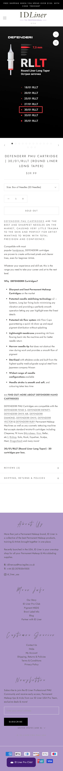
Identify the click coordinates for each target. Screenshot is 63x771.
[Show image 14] (31, 147)
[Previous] (4, 145)
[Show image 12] (51, 143)
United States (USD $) (30, 728)
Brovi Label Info (31, 611)
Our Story (31, 600)
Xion (38, 433)
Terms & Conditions (31, 660)
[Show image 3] (19, 143)
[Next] (58, 145)
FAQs (31, 649)
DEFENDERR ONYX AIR (16, 413)
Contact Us (31, 645)
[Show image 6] (30, 143)
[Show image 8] (37, 143)
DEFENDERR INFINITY (38, 410)
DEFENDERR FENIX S (15, 410)
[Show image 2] (15, 143)
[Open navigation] (4, 18)
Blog (31, 615)
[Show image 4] (23, 143)
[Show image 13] (28, 147)
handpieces (18, 250)
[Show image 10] (44, 143)
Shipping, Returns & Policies (31, 656)
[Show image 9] (40, 143)
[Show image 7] (33, 143)
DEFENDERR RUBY (25, 421)
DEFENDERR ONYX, (26, 417)
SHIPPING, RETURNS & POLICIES (24, 478)
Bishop (13, 437)
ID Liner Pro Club (31, 603)
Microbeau (29, 433)
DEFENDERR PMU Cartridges (24, 221)
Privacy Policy (31, 664)
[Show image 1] (12, 143)
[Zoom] (56, 34)
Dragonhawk (16, 441)
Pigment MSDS (31, 607)
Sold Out (31, 210)
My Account (31, 652)
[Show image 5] (26, 143)
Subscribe (16, 721)
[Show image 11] (47, 143)
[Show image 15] (35, 147)
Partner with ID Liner (32, 619)
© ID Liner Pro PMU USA (31, 735)
